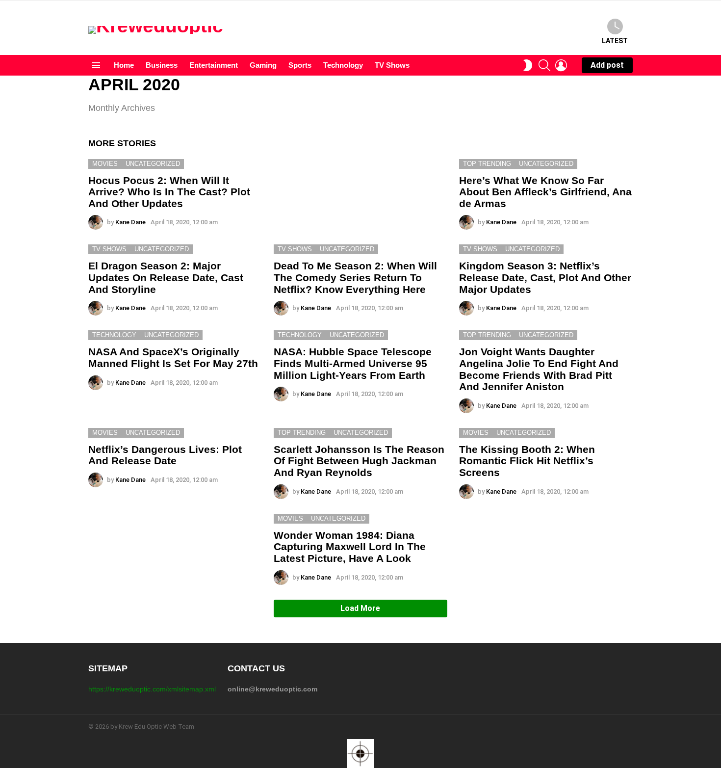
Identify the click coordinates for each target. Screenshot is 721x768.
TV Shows (392, 65)
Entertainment (213, 65)
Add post (607, 65)
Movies (105, 163)
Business (162, 65)
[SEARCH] (544, 65)
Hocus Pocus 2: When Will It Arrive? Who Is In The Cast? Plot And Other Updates (169, 192)
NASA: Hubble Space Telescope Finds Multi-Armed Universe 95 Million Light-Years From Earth (353, 363)
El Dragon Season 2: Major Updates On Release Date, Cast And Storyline (165, 277)
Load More (360, 608)
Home (124, 65)
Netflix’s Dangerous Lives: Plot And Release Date (165, 455)
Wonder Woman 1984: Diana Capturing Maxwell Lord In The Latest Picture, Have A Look (350, 547)
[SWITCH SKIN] (528, 65)
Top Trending (487, 163)
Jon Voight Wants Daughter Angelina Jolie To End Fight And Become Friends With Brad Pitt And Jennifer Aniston (538, 369)
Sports (299, 65)
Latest (615, 41)
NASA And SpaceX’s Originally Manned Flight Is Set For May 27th (173, 357)
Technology (343, 65)
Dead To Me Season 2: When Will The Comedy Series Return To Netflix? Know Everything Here (355, 277)
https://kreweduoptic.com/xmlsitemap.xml (152, 689)
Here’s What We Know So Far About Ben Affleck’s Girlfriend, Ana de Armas (545, 192)
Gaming (263, 65)
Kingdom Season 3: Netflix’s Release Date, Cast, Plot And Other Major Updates (545, 277)
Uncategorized (153, 163)
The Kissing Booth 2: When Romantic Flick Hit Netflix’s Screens (527, 461)
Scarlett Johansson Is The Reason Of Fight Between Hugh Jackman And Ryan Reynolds (359, 461)
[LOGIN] (561, 65)
